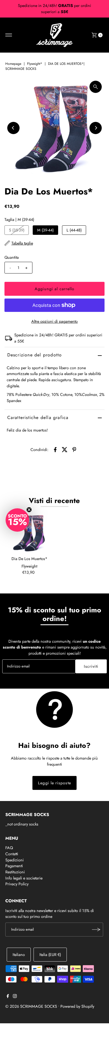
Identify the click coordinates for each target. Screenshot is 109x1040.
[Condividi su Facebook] (55, 449)
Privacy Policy (17, 884)
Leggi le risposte (54, 783)
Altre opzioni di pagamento (54, 321)
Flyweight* (34, 63)
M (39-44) (45, 230)
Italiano (19, 954)
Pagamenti (14, 866)
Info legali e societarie (23, 878)
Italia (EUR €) (50, 954)
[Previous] (13, 128)
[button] (17, 520)
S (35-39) (16, 230)
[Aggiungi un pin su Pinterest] (74, 449)
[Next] (95, 128)
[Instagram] (15, 996)
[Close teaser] (29, 509)
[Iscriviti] (96, 930)
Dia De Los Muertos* (29, 558)
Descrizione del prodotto (34, 355)
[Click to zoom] (95, 87)
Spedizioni (14, 860)
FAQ (9, 848)
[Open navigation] (8, 35)
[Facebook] (8, 996)
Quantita (11, 257)
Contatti (11, 854)
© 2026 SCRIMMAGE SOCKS (31, 1006)
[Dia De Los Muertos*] (29, 532)
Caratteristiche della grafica (38, 417)
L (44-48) (74, 230)
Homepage (13, 63)
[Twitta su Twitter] (64, 449)
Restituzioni (15, 872)
